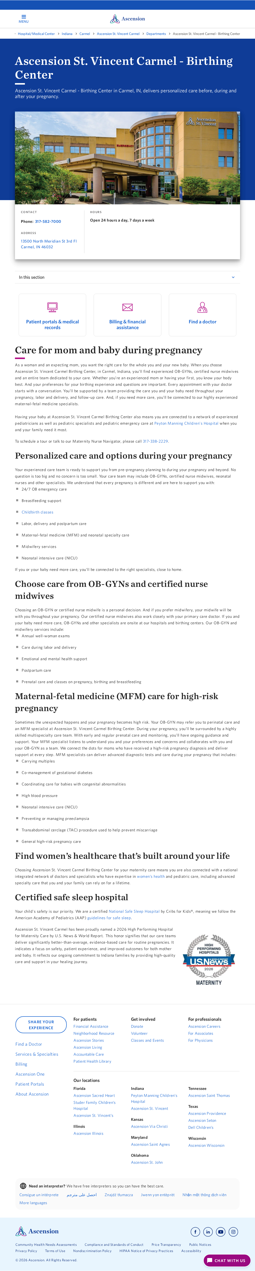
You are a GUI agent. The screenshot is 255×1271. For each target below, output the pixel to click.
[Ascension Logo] (37, 1235)
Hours (96, 212)
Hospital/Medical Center (36, 33)
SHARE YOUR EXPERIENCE (41, 1024)
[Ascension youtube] (221, 1232)
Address (28, 233)
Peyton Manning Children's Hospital (186, 423)
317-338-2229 (155, 441)
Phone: (27, 221)
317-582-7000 (48, 221)
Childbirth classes (37, 512)
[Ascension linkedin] (208, 1232)
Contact (29, 212)
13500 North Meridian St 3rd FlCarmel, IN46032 (49, 244)
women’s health (150, 876)
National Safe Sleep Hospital (134, 911)
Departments (156, 33)
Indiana (67, 33)
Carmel (84, 33)
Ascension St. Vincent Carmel (118, 33)
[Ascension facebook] (195, 1232)
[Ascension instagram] (233, 1232)
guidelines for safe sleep (109, 917)
